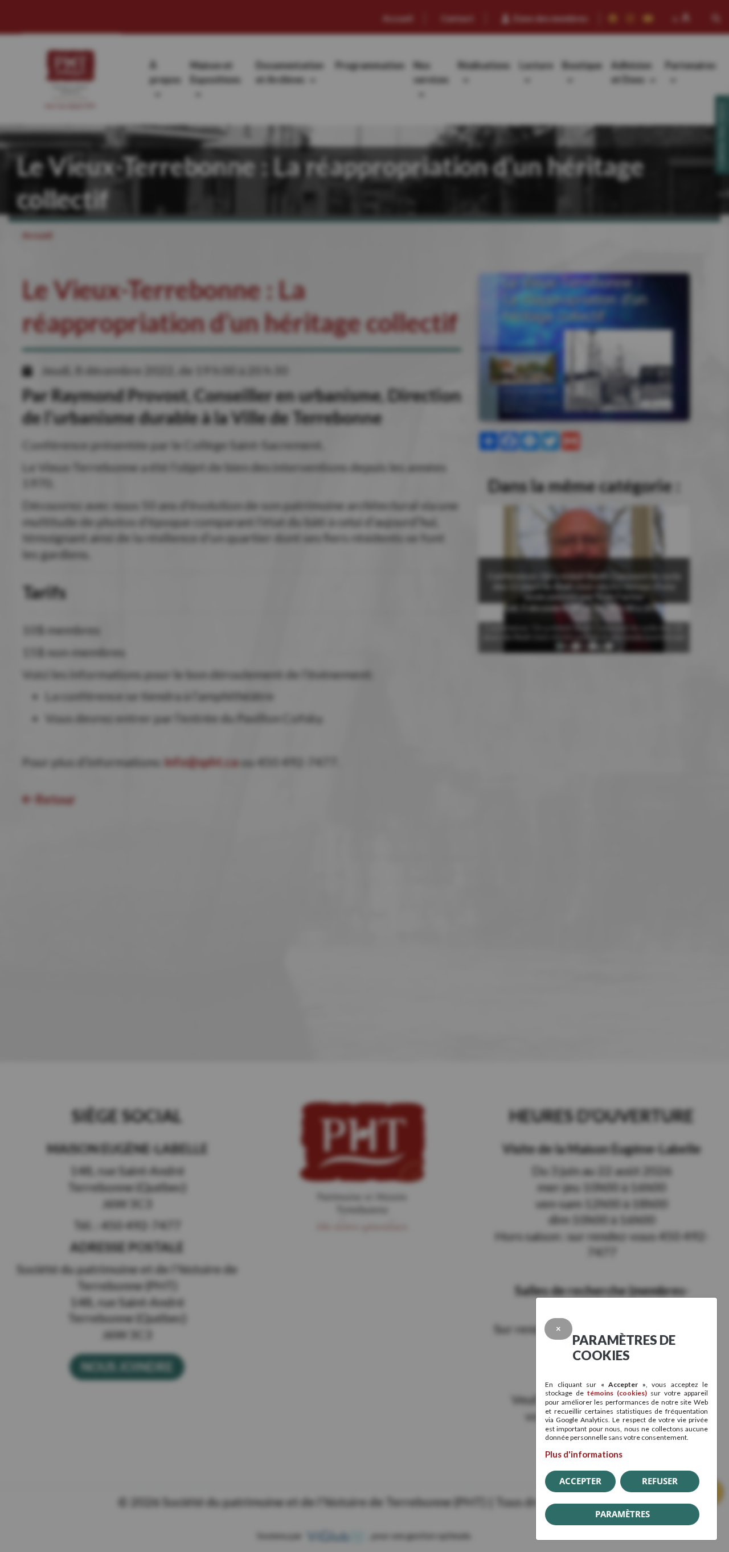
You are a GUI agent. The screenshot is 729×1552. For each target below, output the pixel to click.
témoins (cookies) (617, 1393)
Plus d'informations (583, 1454)
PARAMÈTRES (622, 1514)
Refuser (660, 1481)
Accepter (580, 1481)
